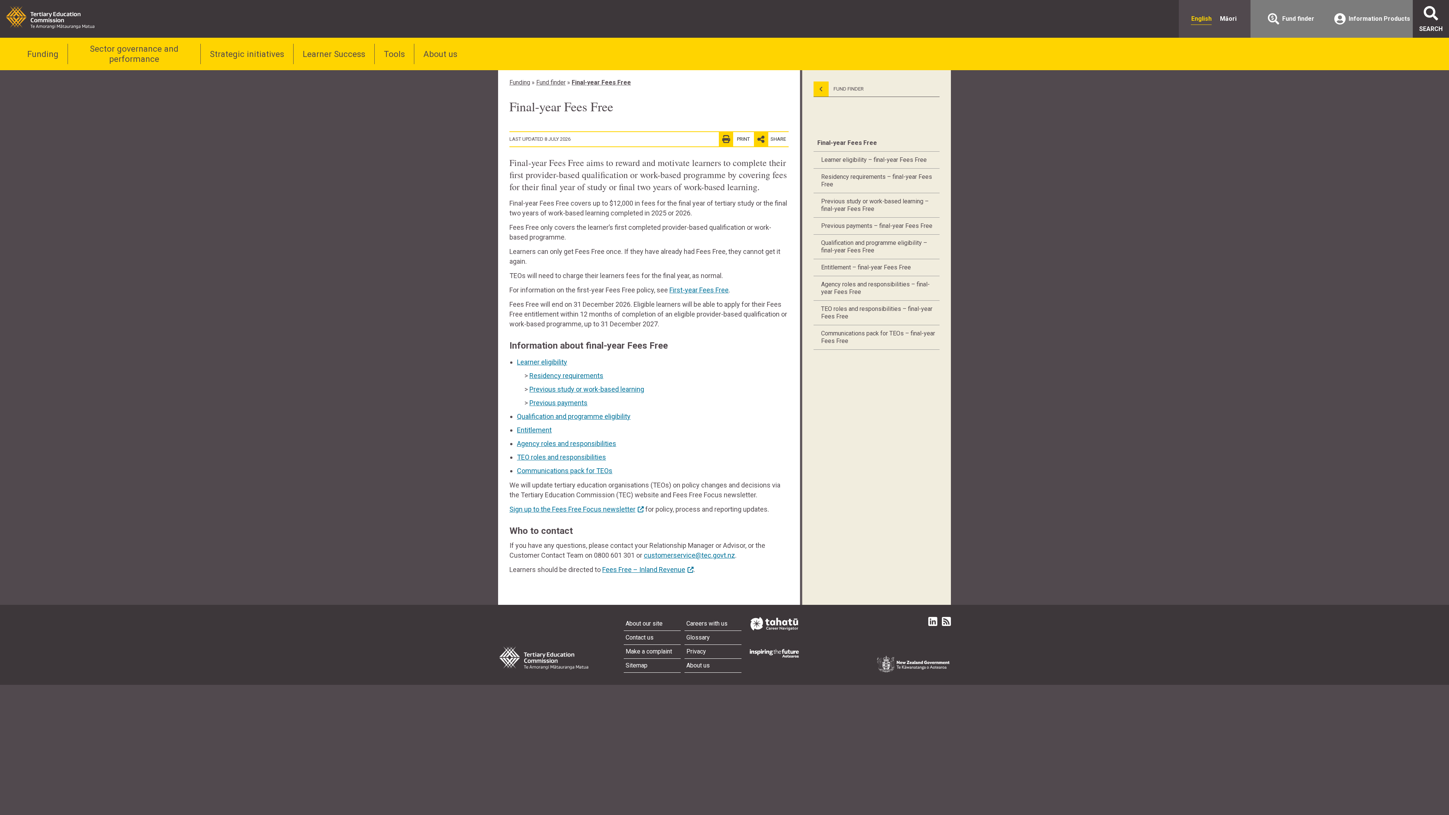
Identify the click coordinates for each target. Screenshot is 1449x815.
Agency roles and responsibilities (566, 443)
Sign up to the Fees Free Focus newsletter (572, 509)
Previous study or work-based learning (586, 389)
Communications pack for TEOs (564, 471)
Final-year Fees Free (601, 82)
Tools (394, 54)
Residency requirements (566, 376)
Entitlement (534, 430)
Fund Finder (848, 89)
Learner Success (334, 54)
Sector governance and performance (134, 54)
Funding (42, 54)
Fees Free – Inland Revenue (643, 570)
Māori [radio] (1228, 18)
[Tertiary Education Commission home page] (50, 17)
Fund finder (551, 82)
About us (440, 54)
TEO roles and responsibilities (561, 457)
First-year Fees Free (699, 290)
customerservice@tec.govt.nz (689, 555)
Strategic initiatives (247, 54)
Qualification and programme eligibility (574, 416)
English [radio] (1201, 18)
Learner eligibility (542, 362)
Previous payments (558, 403)
